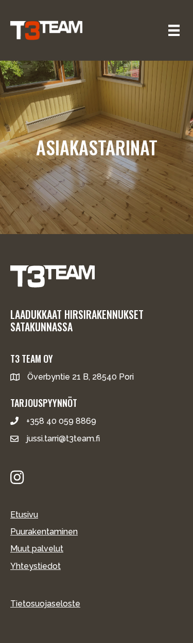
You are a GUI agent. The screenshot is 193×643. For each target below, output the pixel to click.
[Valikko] (174, 30)
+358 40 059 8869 (61, 421)
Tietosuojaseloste (45, 604)
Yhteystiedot (35, 566)
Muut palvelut (36, 548)
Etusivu (24, 515)
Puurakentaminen (44, 532)
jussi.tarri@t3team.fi (63, 438)
